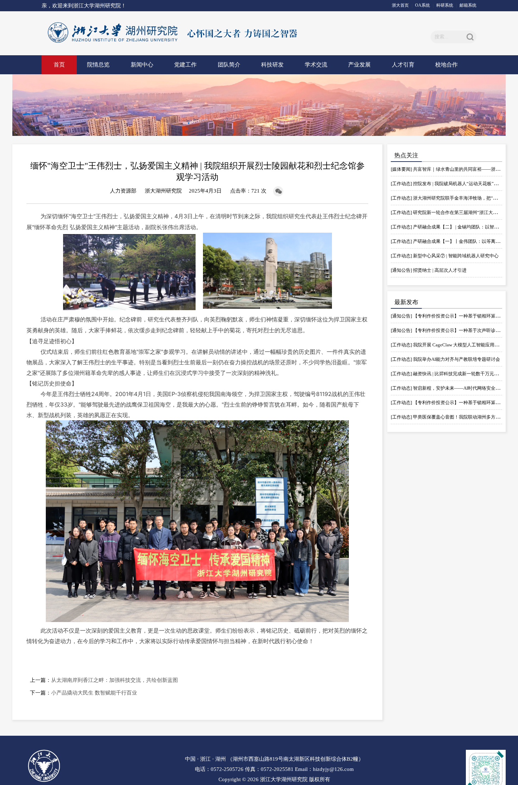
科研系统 (444, 5)
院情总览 (98, 65)
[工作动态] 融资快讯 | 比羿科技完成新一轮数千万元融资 (447, 373)
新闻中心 (142, 65)
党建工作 (185, 65)
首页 (59, 65)
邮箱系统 (468, 5)
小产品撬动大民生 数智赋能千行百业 (94, 693)
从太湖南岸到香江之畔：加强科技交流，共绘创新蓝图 (114, 680)
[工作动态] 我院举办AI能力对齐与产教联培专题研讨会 (445, 359)
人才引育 (403, 65)
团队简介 (229, 65)
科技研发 (272, 65)
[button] (470, 36)
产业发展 (359, 65)
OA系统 (422, 5)
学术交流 (316, 65)
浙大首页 (400, 5)
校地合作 (446, 65)
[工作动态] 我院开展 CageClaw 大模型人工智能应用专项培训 (452, 344)
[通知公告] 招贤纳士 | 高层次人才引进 (429, 270)
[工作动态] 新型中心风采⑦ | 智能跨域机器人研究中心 (445, 255)
